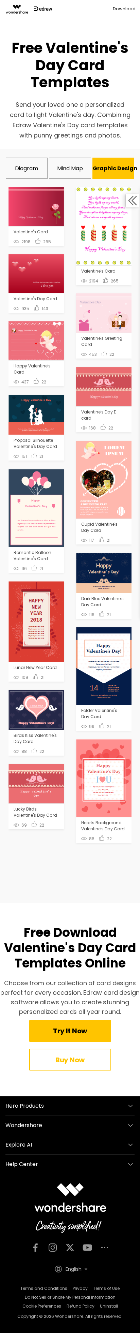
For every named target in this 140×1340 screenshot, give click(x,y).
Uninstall (109, 1306)
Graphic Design (114, 168)
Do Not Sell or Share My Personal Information (70, 1297)
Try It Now (70, 1031)
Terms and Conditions (43, 1288)
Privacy (80, 1288)
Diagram (26, 168)
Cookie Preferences (41, 1306)
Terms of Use (106, 1288)
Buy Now (70, 1060)
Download (124, 9)
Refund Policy (80, 1306)
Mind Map (70, 168)
